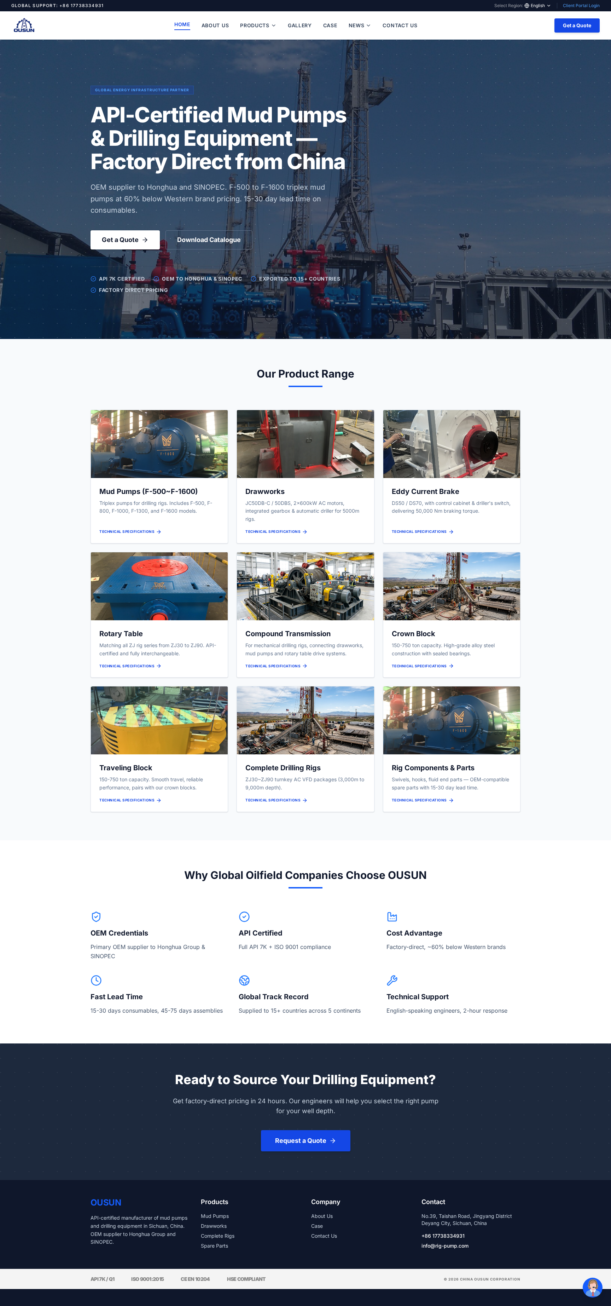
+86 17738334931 (443, 1236)
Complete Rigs (217, 1236)
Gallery (300, 25)
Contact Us (400, 25)
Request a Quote (300, 1140)
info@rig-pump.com (445, 1246)
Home (182, 24)
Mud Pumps (215, 1216)
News (357, 25)
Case (330, 25)
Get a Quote (577, 25)
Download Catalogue (209, 239)
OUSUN (106, 1202)
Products (254, 25)
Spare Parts (214, 1246)
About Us (215, 25)
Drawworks (214, 1226)
